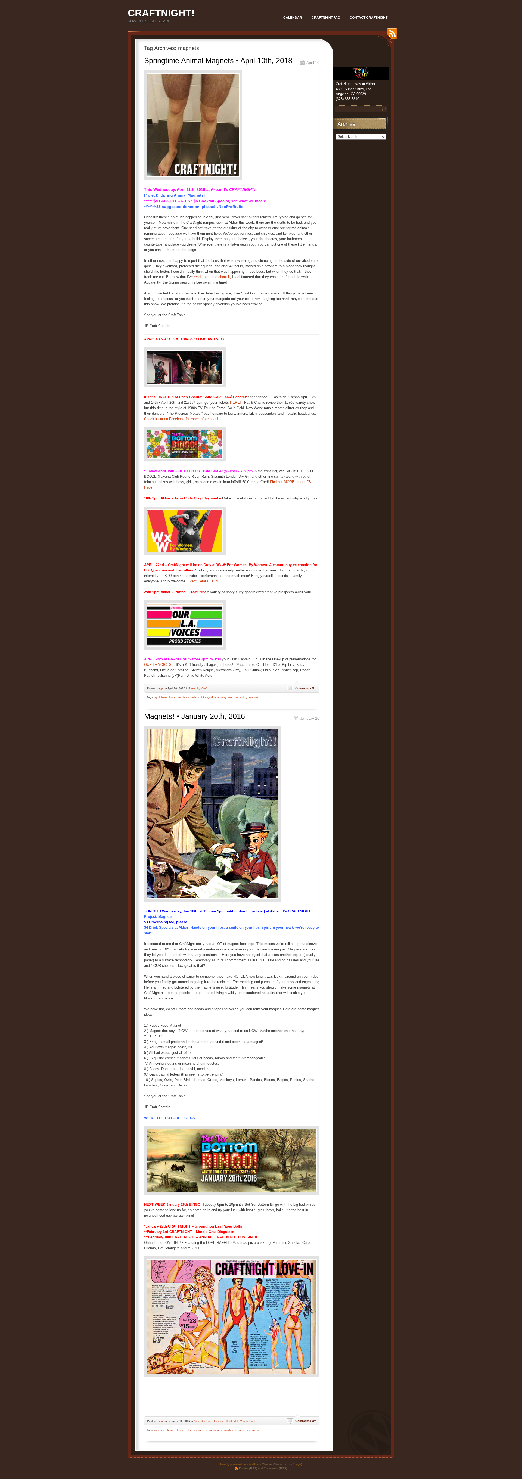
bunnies (182, 697)
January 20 (309, 718)
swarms (253, 697)
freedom (198, 1429)
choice (170, 1429)
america (159, 1429)
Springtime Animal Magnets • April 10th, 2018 (218, 61)
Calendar (292, 18)
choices (180, 1429)
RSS (390, 35)
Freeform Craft (223, 1420)
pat (236, 697)
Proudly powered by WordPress (240, 1464)
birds (172, 697)
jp (162, 688)
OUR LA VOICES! (159, 665)
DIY (189, 1429)
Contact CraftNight (368, 18)
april (157, 697)
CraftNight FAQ (326, 18)
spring (243, 697)
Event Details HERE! (203, 581)
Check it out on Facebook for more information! (181, 419)
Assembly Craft (198, 688)
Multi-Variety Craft (244, 1420)
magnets (226, 697)
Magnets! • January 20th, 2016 (194, 716)
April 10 (312, 62)
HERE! (236, 402)
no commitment (226, 1429)
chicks (202, 697)
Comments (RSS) (275, 1468)
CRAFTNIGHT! (161, 12)
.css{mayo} (294, 1464)
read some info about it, (212, 277)
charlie (192, 697)
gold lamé (213, 697)
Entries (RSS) (248, 1468)
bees (164, 697)
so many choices (248, 1429)
